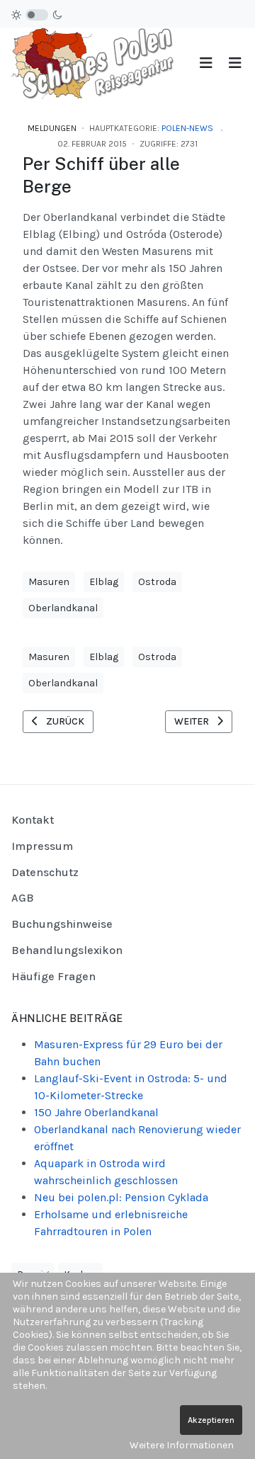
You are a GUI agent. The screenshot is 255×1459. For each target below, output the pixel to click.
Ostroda (157, 582)
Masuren (48, 582)
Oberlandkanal (63, 608)
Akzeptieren (211, 1420)
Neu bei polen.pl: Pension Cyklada (121, 1197)
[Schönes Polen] (96, 62)
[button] (235, 63)
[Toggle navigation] (206, 63)
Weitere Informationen (182, 1445)
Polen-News (187, 128)
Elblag (103, 582)
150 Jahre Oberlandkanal (96, 1112)
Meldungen (52, 128)
